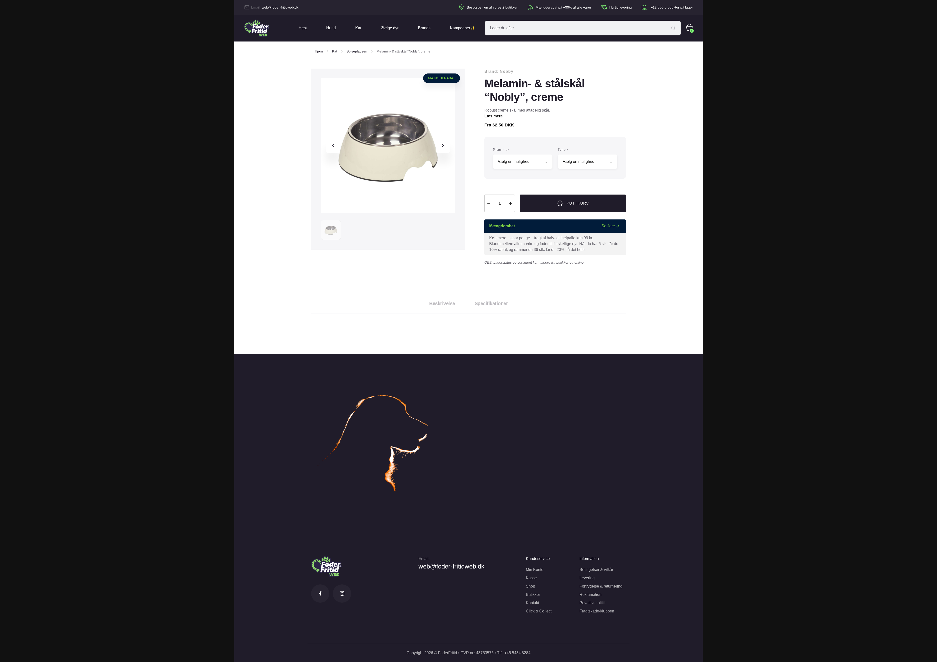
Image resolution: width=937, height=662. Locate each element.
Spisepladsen (356, 51)
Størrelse (501, 150)
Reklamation (590, 594)
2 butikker (510, 7)
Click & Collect (538, 611)
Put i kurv (578, 203)
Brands (424, 28)
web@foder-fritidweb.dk (280, 7)
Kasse (531, 578)
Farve (563, 150)
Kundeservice (538, 559)
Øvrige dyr (389, 28)
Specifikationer (491, 303)
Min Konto (534, 570)
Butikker (533, 594)
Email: (423, 559)
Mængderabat (441, 78)
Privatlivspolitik (593, 603)
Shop (530, 586)
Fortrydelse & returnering (601, 586)
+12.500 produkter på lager (672, 7)
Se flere (608, 226)
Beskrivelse (442, 303)
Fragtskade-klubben (597, 611)
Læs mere (493, 116)
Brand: (498, 71)
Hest (303, 28)
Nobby (506, 71)
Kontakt (532, 603)
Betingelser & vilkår (596, 570)
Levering (587, 578)
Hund (331, 28)
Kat (358, 28)
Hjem (319, 51)
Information (589, 559)
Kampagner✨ (462, 28)
